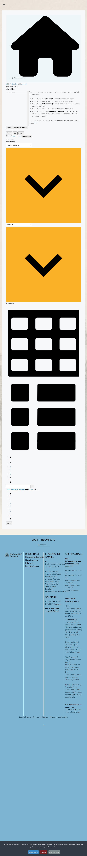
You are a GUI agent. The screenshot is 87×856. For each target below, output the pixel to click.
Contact (36, 717)
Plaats (20, 133)
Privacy (52, 717)
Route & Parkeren (52, 608)
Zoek (9, 127)
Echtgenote (15, 136)
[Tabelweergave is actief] (43, 342)
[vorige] (10, 457)
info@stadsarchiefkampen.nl (55, 564)
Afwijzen (43, 852)
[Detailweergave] (43, 416)
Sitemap (45, 717)
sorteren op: (11, 142)
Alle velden (10, 89)
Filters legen (26, 136)
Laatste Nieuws (25, 717)
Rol (15, 133)
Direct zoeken (31, 560)
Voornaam (11, 489)
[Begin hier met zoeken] (45, 46)
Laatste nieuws (32, 566)
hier (35, 123)
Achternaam (20, 489)
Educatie (29, 563)
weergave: (10, 303)
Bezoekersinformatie (34, 557)
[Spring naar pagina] (32, 486)
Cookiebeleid (63, 717)
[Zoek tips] (28, 108)
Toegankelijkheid (52, 611)
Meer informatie (54, 852)
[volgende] (10, 482)
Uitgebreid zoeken (20, 127)
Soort (9, 133)
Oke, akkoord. (33, 852)
